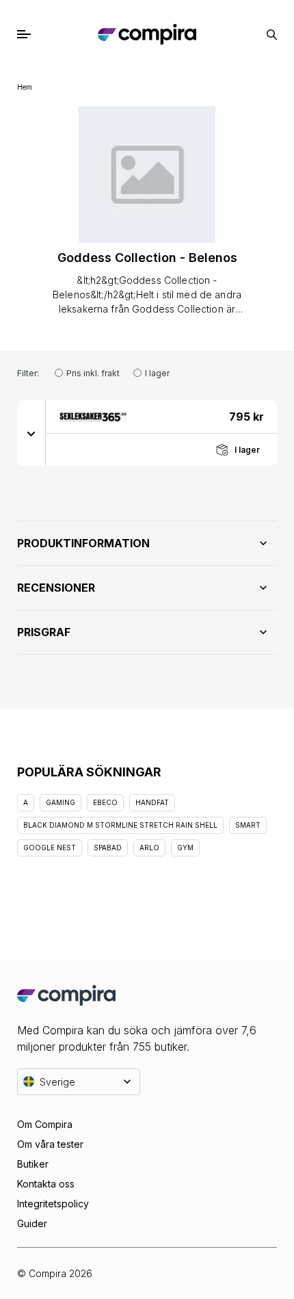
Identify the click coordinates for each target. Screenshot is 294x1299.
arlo (149, 847)
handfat (152, 802)
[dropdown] (31, 433)
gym (185, 847)
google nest (49, 847)
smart (247, 825)
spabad (108, 847)
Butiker (33, 1164)
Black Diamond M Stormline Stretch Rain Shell (120, 825)
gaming (60, 802)
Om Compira (44, 1124)
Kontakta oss (46, 1184)
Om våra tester (50, 1144)
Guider (32, 1223)
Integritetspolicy (53, 1203)
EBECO (105, 802)
